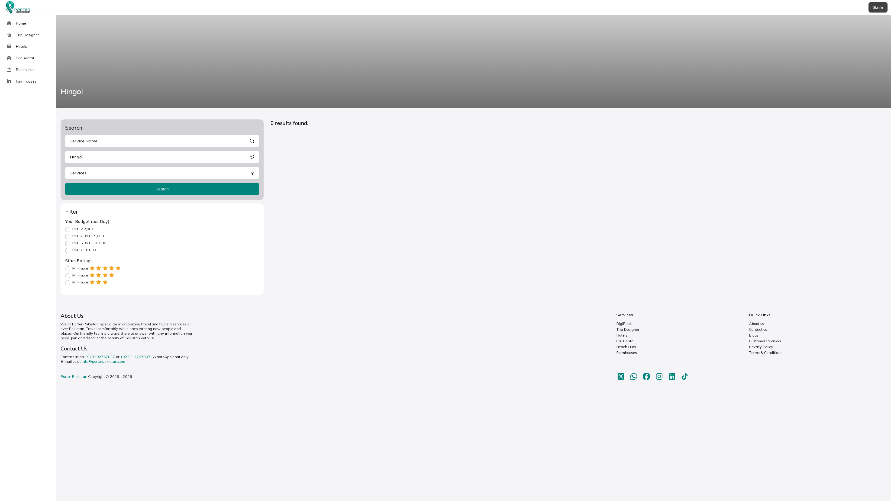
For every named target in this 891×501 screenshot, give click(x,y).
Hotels (621, 335)
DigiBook (624, 323)
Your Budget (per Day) (87, 221)
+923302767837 (100, 356)
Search (162, 189)
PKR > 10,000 (84, 249)
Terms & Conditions (765, 352)
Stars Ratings (78, 260)
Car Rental (625, 341)
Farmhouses (626, 352)
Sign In (878, 7)
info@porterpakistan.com (103, 361)
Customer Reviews (765, 341)
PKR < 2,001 (83, 229)
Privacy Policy (761, 346)
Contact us (758, 329)
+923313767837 (135, 356)
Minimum (80, 268)
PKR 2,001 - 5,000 (88, 236)
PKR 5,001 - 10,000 (89, 243)
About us (756, 323)
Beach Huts (626, 346)
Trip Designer (627, 329)
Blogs (754, 335)
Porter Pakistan (74, 376)
